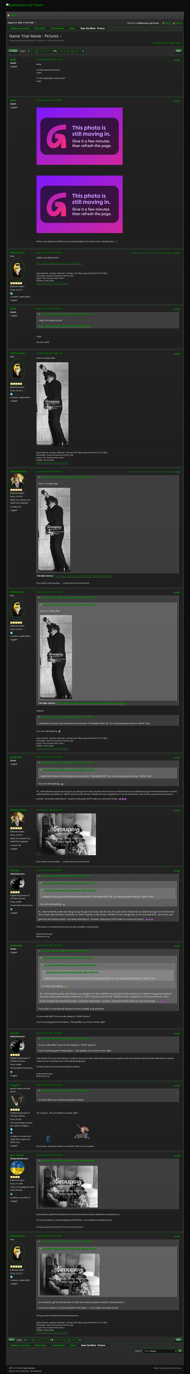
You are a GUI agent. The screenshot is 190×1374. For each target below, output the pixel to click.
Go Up (11, 1340)
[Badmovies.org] (11, 909)
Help (155, 1368)
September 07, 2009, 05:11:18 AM (49, 592)
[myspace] (11, 1132)
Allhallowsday (18, 471)
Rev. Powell (17, 1155)
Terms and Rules (165, 1368)
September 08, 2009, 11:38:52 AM (49, 1155)
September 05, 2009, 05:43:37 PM (49, 308)
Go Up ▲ (177, 1368)
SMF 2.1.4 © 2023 (15, 1368)
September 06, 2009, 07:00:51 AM (49, 353)
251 (77, 51)
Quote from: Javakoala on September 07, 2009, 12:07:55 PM (65, 876)
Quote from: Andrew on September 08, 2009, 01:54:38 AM (65, 1090)
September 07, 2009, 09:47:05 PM (49, 870)
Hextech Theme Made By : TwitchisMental (25, 1371)
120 (68, 51)
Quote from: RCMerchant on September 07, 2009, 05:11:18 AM (66, 762)
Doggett (15, 1085)
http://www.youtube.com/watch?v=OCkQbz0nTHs (59, 263)
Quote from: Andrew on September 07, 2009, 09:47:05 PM (65, 951)
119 (61, 51)
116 (41, 51)
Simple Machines (29, 1368)
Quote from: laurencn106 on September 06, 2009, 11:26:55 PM (67, 717)
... (37, 51)
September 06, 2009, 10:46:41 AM (49, 471)
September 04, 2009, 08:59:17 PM (49, 59)
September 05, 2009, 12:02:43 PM (49, 100)
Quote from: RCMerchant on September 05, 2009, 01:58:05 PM (66, 314)
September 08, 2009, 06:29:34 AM (49, 1085)
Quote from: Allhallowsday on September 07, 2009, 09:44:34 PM (67, 1161)
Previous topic (160, 43)
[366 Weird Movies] (11, 1193)
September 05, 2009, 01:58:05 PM (49, 253)
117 (48, 51)
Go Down (13, 51)
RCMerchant (17, 252)
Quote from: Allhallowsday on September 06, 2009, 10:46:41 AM (67, 597)
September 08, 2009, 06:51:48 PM (49, 1236)
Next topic (175, 43)
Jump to (138, 1351)
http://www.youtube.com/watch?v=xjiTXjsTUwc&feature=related (83, 576)
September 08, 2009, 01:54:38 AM (49, 1033)
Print (178, 51)
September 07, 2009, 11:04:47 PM (49, 945)
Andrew (14, 870)
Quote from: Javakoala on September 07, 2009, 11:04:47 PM (65, 1038)
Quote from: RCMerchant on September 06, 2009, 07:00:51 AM (66, 477)
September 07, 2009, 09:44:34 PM (49, 810)
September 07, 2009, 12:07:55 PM (49, 757)
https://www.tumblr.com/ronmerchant (52, 283)
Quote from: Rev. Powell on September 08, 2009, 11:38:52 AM (66, 1241)
